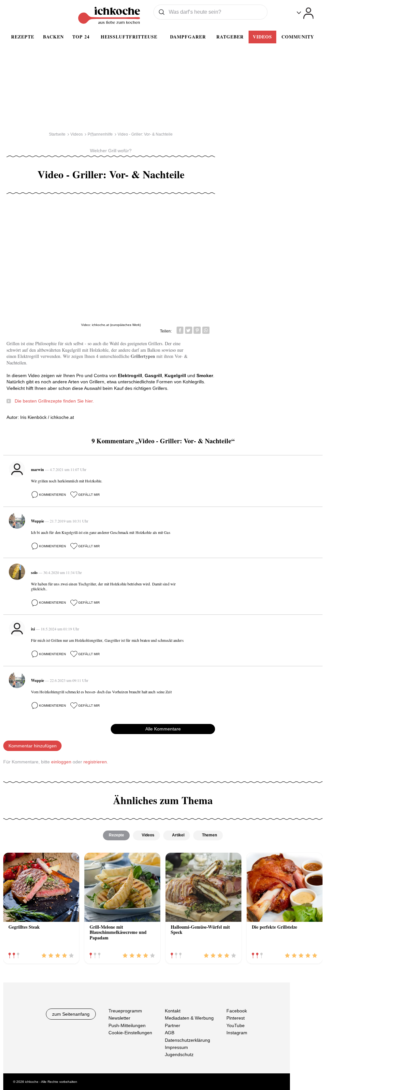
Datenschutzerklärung (187, 1039)
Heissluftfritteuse (129, 36)
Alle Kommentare (163, 728)
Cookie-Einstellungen (130, 1032)
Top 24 (81, 36)
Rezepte (22, 36)
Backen (53, 36)
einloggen (61, 761)
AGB (169, 1032)
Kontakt (172, 1010)
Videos (262, 36)
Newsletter (119, 1018)
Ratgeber (230, 36)
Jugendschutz (179, 1054)
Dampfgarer (188, 36)
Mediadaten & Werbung (189, 1018)
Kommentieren (52, 494)
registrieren (95, 761)
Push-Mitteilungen (127, 1025)
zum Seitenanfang (71, 1014)
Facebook (236, 1010)
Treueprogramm (125, 1010)
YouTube (235, 1025)
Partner (172, 1025)
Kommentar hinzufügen (32, 745)
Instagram (236, 1032)
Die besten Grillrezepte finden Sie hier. (54, 401)
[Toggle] (305, 13)
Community (297, 36)
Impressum (176, 1047)
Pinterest (235, 1018)
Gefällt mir (89, 494)
